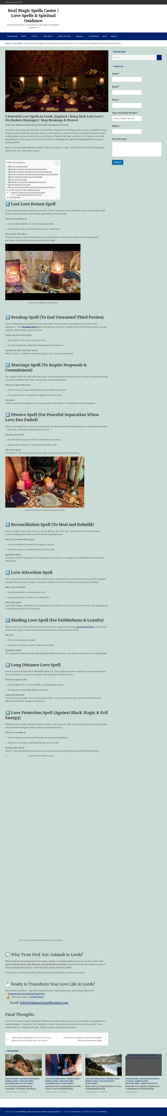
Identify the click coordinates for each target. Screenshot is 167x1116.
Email (116, 87)
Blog (105, 36)
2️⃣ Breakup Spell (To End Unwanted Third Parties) (27, 169)
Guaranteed (12, 1050)
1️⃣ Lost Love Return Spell (18, 166)
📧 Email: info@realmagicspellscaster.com (28, 195)
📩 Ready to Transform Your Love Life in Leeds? (27, 192)
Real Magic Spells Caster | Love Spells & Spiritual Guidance (33, 15)
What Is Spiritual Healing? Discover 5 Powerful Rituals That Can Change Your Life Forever (31, 1039)
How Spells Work (11, 1079)
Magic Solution (64, 36)
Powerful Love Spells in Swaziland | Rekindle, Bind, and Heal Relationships (83, 1039)
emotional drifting (85, 627)
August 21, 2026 (131, 1092)
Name (116, 74)
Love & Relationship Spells (29, 1079)
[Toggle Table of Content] (55, 163)
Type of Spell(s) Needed (125, 113)
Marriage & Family (11, 1081)
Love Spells (48, 36)
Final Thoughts (15, 197)
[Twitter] (157, 2)
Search (159, 57)
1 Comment (23, 1092)
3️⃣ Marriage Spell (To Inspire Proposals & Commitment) (30, 172)
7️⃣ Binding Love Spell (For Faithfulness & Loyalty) (27, 182)
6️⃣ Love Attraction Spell (17, 179)
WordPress (103, 1112)
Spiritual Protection (149, 1083)
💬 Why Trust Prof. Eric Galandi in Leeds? (24, 190)
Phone (116, 100)
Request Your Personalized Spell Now (26, 994)
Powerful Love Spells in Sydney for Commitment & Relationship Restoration (142, 1088)
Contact (113, 36)
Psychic (35, 36)
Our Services (12, 36)
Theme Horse (76, 1112)
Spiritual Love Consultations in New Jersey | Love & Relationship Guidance (63, 1088)
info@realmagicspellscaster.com (44, 1003)
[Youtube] (160, 2)
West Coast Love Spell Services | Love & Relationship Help (103, 1087)
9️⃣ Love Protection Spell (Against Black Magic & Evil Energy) (31, 187)
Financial (79, 36)
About (23, 36)
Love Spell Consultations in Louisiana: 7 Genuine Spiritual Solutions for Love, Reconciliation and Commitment (22, 1090)
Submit (117, 162)
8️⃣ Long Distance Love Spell (19, 185)
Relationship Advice (12, 1083)
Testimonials (94, 36)
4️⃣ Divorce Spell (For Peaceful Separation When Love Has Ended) (33, 174)
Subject (116, 126)
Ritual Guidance (27, 1083)
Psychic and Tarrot (26, 1081)
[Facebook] (150, 2)
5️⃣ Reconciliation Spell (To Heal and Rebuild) (25, 177)
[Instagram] (153, 2)
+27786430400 (36, 997)
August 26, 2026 (11, 1092)
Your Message (120, 139)
